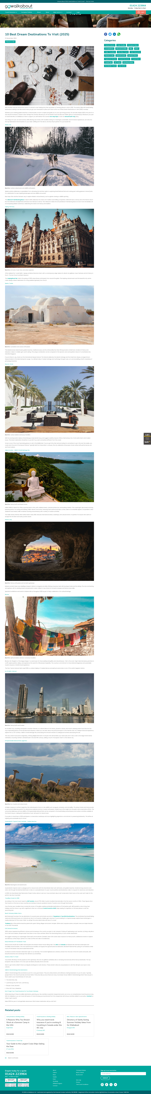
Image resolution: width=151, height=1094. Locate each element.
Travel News (136, 59)
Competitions (109, 48)
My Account (79, 1074)
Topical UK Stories (110, 59)
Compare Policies (26, 12)
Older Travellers (110, 52)
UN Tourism (30, 901)
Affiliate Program (57, 1083)
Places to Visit (109, 55)
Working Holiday (128, 62)
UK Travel (117, 62)
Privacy (78, 1082)
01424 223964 (138, 5)
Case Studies (121, 45)
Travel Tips (108, 62)
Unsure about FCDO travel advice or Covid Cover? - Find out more (75, 1)
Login (78, 12)
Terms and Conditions (82, 1084)
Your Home (122, 66)
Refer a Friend (80, 1072)
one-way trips (54, 116)
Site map (78, 1080)
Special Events (120, 55)
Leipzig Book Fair (12, 278)
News (47, 12)
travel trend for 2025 (49, 908)
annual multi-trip (70, 116)
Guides (55, 1077)
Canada (63, 944)
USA (57, 944)
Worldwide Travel (110, 66)
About (39, 12)
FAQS (54, 1079)
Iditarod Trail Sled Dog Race (15, 200)
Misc (130, 48)
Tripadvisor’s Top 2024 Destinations (64, 916)
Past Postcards (135, 52)
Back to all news (13, 1058)
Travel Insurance (124, 59)
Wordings (55, 1081)
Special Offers (132, 55)
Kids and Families (121, 48)
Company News (133, 45)
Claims (55, 1072)
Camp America (109, 45)
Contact (69, 12)
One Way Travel (123, 52)
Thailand (7, 923)
